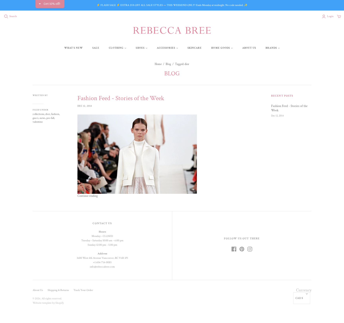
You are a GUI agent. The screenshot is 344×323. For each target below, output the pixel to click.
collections (38, 114)
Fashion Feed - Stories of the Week (120, 98)
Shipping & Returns (58, 290)
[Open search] (6, 16)
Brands (271, 48)
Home (158, 64)
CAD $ (299, 298)
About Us (249, 48)
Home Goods (220, 48)
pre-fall (50, 118)
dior (47, 114)
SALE (95, 48)
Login (330, 16)
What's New (73, 48)
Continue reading (87, 196)
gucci (35, 118)
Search (13, 16)
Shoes (140, 48)
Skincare (195, 48)
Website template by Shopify (48, 303)
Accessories (166, 48)
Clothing (116, 48)
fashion (55, 114)
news (42, 118)
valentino (38, 122)
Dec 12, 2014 (84, 106)
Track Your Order (83, 290)
